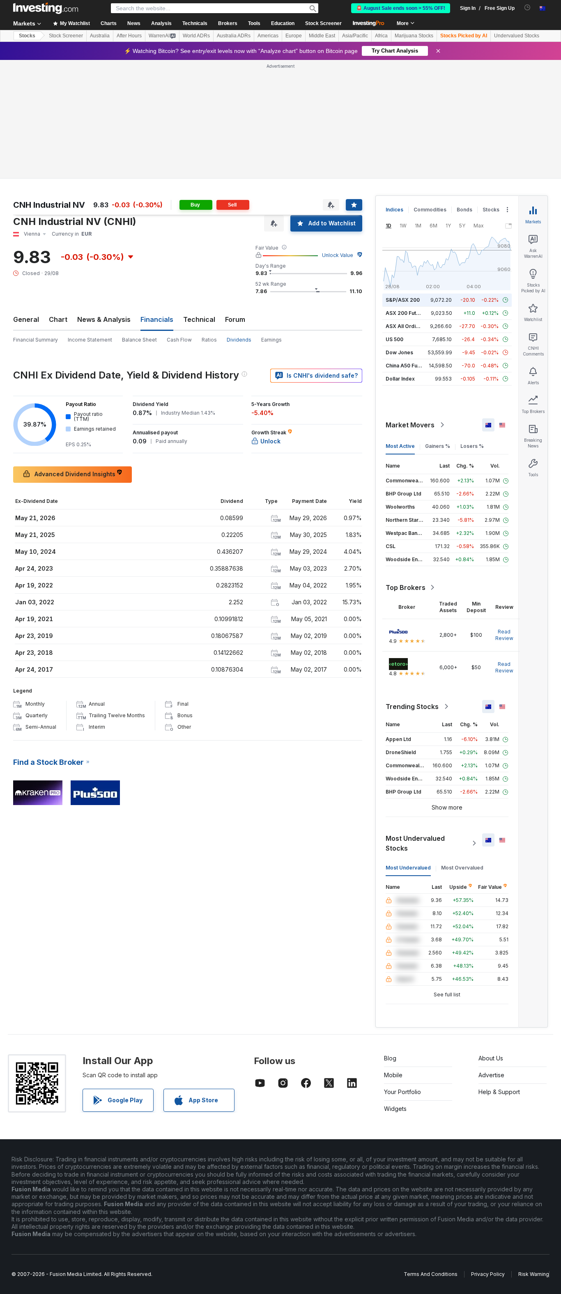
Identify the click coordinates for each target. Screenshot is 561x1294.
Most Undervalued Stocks (415, 843)
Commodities (430, 209)
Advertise (491, 1074)
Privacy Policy (488, 1274)
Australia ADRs (234, 36)
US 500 (394, 339)
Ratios (209, 340)
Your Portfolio (402, 1091)
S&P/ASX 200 (403, 300)
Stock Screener (323, 23)
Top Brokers (405, 587)
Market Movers (410, 425)
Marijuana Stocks (414, 36)
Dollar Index (400, 379)
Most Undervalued (408, 868)
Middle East (322, 36)
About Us (490, 1058)
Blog (390, 1058)
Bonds (464, 209)
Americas (268, 36)
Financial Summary (35, 340)
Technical (199, 319)
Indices (394, 209)
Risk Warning (533, 1274)
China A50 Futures (408, 366)
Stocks (27, 36)
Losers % (472, 446)
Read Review (504, 635)
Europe (293, 36)
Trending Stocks (412, 706)
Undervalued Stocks (516, 36)
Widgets (395, 1108)
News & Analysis (104, 319)
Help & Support (499, 1091)
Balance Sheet (139, 340)
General (26, 319)
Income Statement (90, 340)
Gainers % (437, 446)
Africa (381, 36)
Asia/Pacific (355, 36)
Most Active (400, 446)
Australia (100, 36)
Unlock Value (337, 255)
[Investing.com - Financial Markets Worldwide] (45, 8)
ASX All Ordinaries (408, 326)
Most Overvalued (462, 868)
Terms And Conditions (431, 1274)
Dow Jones (399, 352)
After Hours (129, 36)
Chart (58, 319)
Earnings (271, 340)
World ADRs (196, 36)
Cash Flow (179, 340)
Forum (235, 319)
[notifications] (527, 7)
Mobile (393, 1074)
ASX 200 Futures (406, 313)
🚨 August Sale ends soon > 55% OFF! (400, 8)
